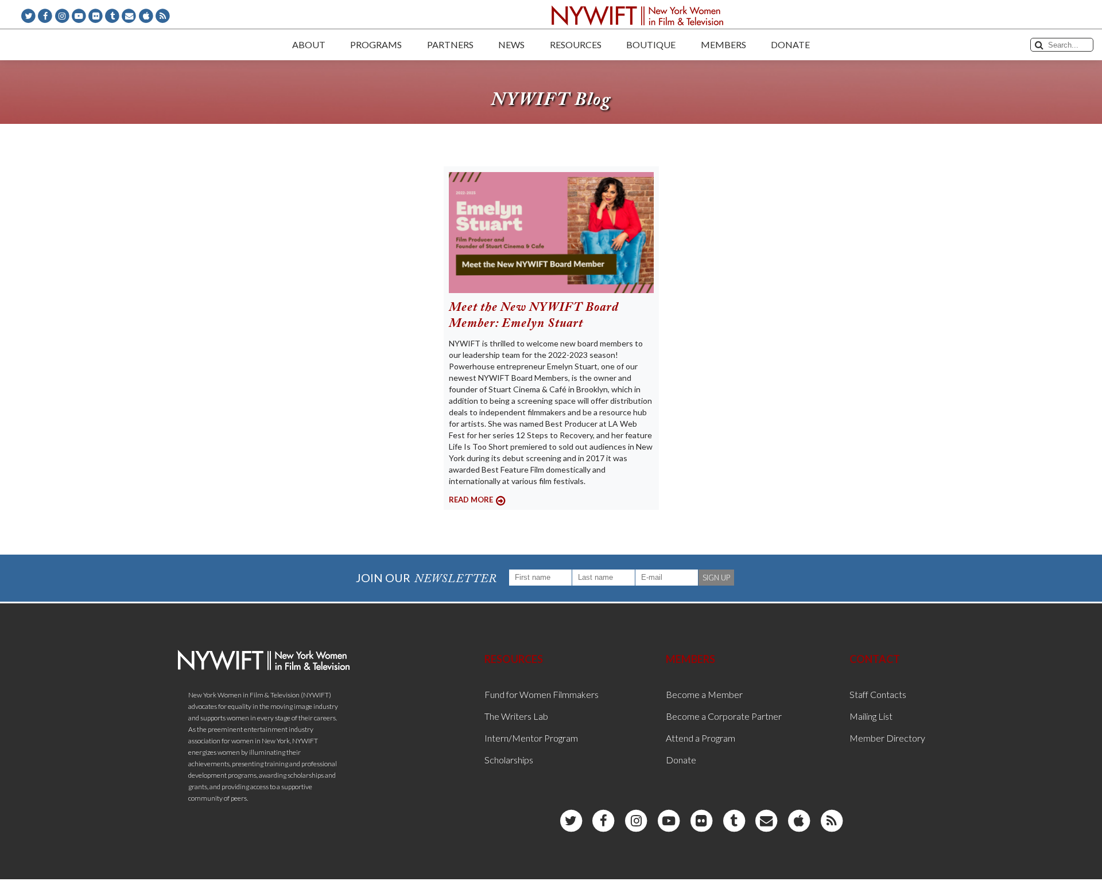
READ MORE (471, 499)
